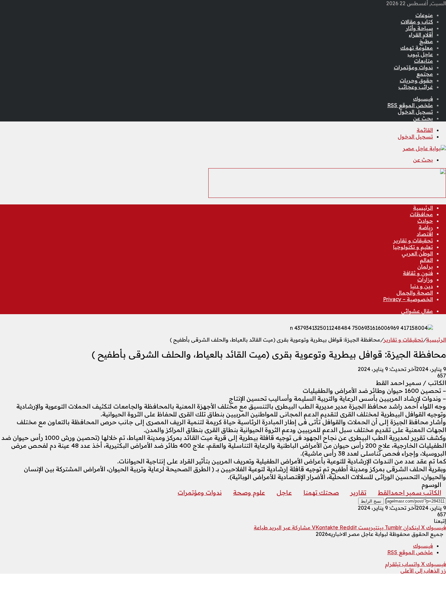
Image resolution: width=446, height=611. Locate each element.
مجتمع (424, 74)
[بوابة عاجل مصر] (424, 148)
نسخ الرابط (371, 501)
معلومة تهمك (416, 47)
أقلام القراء (421, 34)
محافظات (421, 214)
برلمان (425, 266)
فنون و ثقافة (418, 273)
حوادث (425, 220)
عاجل (284, 492)
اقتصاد (425, 234)
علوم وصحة (249, 492)
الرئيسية (423, 207)
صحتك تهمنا (321, 492)
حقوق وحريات (416, 80)
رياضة (426, 227)
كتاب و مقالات (417, 21)
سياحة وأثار (419, 28)
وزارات (425, 279)
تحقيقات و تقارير (413, 240)
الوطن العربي (417, 253)
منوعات (424, 15)
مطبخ (426, 41)
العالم (426, 260)
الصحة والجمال (414, 292)
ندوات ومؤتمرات (413, 67)
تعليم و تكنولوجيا (413, 247)
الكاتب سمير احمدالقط (409, 492)
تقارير (358, 492)
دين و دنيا (421, 286)
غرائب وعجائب (415, 87)
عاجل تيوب (420, 54)
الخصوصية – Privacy (408, 299)
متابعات (423, 60)
